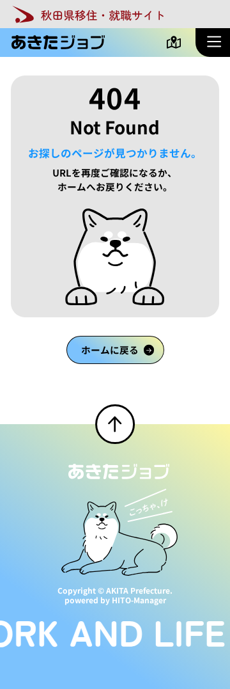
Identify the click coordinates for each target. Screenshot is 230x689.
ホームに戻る (110, 349)
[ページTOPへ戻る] (115, 424)
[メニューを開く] (212, 42)
